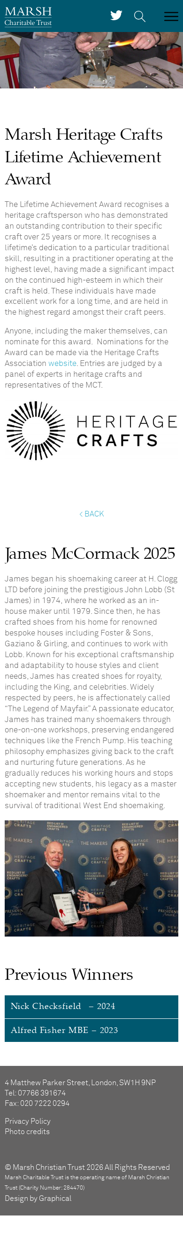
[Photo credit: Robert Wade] (91, 934)
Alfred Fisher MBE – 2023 (64, 1030)
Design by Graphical (38, 1198)
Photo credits (27, 1132)
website (62, 364)
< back (91, 514)
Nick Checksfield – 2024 (63, 1006)
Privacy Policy (28, 1121)
